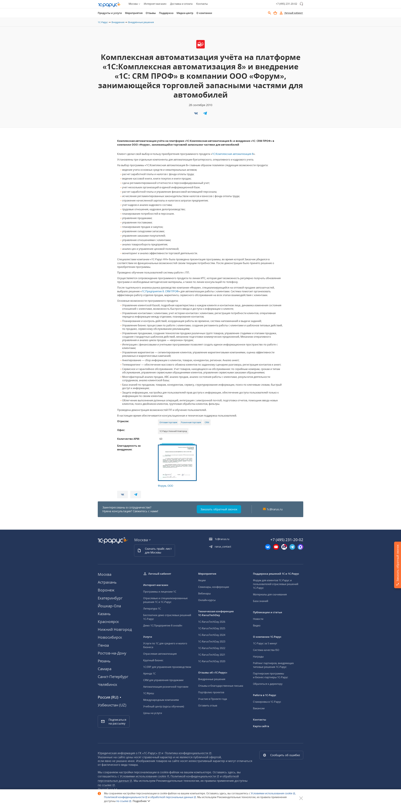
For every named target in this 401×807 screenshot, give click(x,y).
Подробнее (140, 801)
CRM (207, 422)
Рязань (104, 660)
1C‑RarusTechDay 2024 (211, 635)
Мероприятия (134, 13)
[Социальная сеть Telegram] (292, 547)
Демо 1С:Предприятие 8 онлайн (162, 625)
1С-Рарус (103, 22)
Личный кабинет (159, 573)
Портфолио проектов (211, 692)
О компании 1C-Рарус (267, 637)
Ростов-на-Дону (112, 653)
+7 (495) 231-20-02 (286, 3)
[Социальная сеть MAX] (300, 547)
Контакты (202, 3)
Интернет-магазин (155, 3)
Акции (202, 580)
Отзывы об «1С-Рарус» (212, 672)
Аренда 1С (149, 673)
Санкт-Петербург (113, 676)
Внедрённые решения (141, 22)
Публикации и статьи (267, 612)
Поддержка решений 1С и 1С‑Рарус (276, 573)
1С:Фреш (148, 693)
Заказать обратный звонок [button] (218, 509)
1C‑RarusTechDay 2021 (211, 654)
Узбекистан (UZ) (112, 705)
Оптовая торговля (168, 422)
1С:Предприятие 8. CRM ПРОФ (160, 291)
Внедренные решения (211, 679)
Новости (258, 619)
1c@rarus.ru (275, 509)
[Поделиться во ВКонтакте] (196, 114)
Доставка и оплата (181, 3)
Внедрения (118, 22)
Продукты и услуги (110, 13)
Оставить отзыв (207, 705)
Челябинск (107, 684)
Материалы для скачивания (270, 594)
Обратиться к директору (267, 684)
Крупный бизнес (153, 660)
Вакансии (259, 708)
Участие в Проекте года (212, 699)
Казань (104, 613)
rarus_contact (223, 546)
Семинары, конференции (213, 587)
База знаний (260, 601)
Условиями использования (273, 793)
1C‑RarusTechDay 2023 (211, 641)
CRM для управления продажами (163, 680)
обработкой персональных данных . (173, 797)
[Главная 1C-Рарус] (110, 4)
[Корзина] (275, 13)
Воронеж (106, 590)
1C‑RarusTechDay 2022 (211, 648)
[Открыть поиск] (269, 13)
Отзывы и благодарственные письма (220, 685)
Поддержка (166, 13)
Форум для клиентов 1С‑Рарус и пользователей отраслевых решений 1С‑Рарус (275, 584)
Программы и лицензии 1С (159, 591)
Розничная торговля (191, 422)
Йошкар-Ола (109, 605)
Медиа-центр (185, 13)
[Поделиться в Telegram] (205, 114)
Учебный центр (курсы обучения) (163, 706)
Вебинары (204, 593)
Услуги (147, 637)
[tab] (110, 13)
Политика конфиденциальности (187, 753)
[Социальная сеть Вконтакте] (268, 547)
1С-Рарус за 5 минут (265, 643)
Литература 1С (152, 608)
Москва (104, 574)
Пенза (103, 645)
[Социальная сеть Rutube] (284, 547)
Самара (104, 668)
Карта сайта (261, 726)
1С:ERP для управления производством (167, 667)
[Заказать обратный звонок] (301, 4)
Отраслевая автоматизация (160, 653)
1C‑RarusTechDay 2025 (211, 628)
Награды (258, 656)
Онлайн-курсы (207, 600)
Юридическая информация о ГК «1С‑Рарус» (128, 753)
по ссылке (105, 785)
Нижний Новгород (115, 629)
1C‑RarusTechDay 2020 (211, 661)
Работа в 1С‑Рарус (264, 695)
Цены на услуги (152, 713)
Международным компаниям (161, 700)
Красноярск (108, 621)
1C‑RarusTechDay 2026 (211, 621)
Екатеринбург (110, 598)
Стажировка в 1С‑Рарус (267, 701)
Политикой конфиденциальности (124, 797)
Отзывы (151, 13)
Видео (256, 625)
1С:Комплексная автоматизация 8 (232, 154)
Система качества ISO (266, 650)
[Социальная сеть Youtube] (276, 547)
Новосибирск (110, 637)
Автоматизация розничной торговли (165, 686)
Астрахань (107, 582)
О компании (204, 13)
